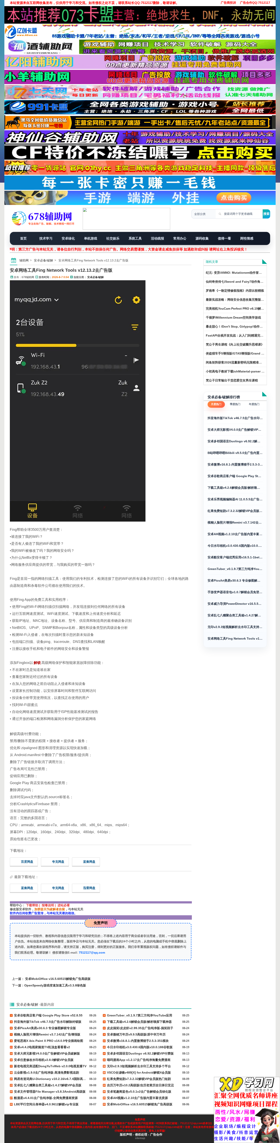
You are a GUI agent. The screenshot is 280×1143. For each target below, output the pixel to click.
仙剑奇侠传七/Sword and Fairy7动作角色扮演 (238, 281)
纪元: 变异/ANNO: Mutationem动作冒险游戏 (237, 272)
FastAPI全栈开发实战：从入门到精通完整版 (236, 335)
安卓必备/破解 (43, 260)
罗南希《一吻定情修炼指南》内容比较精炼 (235, 290)
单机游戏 (90, 238)
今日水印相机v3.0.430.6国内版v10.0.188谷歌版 (235, 545)
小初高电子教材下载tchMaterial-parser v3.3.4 (238, 371)
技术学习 (45, 238)
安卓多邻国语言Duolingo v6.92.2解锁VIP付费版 (235, 441)
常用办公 (179, 238)
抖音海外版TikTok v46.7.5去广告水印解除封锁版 (235, 418)
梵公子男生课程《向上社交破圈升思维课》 (235, 344)
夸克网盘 (58, 861)
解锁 (37, 663)
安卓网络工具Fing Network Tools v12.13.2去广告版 (61, 270)
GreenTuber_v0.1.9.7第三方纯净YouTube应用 (235, 569)
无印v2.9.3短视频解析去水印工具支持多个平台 (235, 627)
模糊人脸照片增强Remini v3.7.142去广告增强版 (235, 522)
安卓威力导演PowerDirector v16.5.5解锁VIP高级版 (235, 603)
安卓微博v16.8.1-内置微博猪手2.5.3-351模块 (235, 464)
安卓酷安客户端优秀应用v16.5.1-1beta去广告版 (235, 557)
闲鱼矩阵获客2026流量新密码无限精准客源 (235, 362)
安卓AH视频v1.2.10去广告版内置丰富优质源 (235, 534)
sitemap (140, 1138)
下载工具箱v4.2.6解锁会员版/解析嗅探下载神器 (235, 487)
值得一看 (224, 238)
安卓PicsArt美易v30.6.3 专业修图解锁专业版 (235, 580)
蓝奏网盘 (89, 861)
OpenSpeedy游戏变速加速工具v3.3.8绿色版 (55, 985)
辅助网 (24, 260)
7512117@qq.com (92, 952)
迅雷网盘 (89, 888)
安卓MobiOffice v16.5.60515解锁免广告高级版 (58, 979)
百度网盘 (27, 861)
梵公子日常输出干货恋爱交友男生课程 (232, 380)
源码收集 (202, 238)
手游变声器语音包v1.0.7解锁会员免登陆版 (235, 592)
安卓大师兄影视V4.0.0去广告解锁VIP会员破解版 (235, 429)
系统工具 (135, 238)
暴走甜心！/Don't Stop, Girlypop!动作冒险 (236, 326)
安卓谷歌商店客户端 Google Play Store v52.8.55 (235, 476)
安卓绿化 (68, 238)
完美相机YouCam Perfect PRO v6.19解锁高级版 (239, 308)
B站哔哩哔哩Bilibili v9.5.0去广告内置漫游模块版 (235, 453)
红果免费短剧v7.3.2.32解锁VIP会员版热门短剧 (235, 511)
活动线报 (157, 238)
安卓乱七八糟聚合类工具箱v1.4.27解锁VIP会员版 (235, 615)
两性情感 (246, 238)
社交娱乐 (112, 238)
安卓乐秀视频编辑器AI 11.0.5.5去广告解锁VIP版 (235, 499)
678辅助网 (28, 277)
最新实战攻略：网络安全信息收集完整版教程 (236, 299)
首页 (23, 238)
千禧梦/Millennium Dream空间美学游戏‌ (233, 317)
